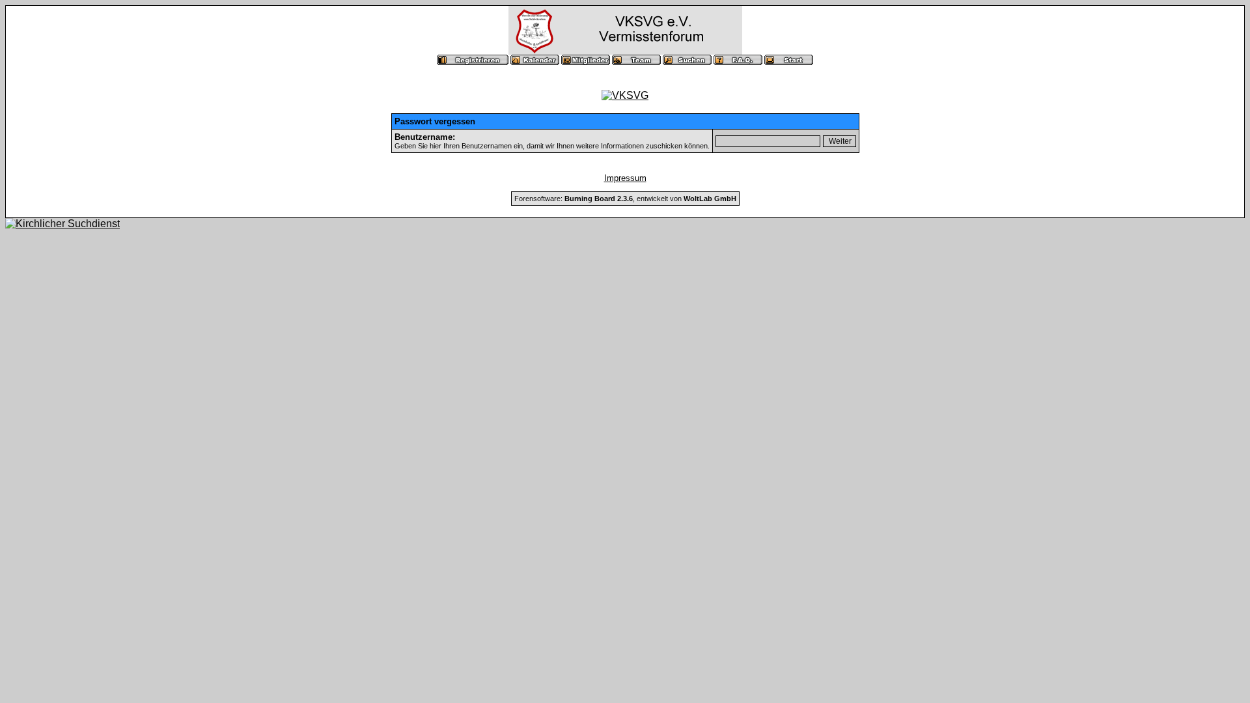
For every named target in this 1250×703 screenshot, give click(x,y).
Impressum (625, 178)
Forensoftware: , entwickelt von (625, 198)
